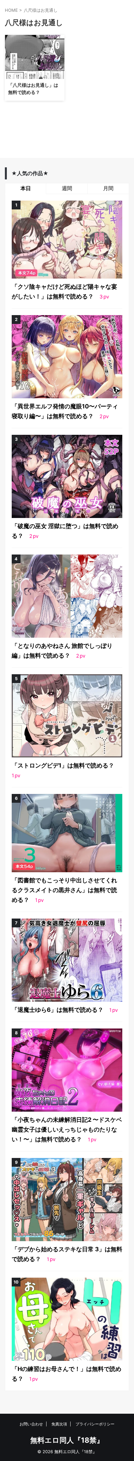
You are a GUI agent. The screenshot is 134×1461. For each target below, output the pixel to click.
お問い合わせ (31, 1424)
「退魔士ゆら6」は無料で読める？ (58, 1009)
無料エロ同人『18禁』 (67, 1440)
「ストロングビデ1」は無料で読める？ (63, 765)
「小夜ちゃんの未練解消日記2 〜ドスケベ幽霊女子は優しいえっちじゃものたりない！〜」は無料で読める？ (67, 1129)
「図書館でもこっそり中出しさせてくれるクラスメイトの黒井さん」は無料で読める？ (64, 890)
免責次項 (59, 1424)
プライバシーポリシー (94, 1424)
